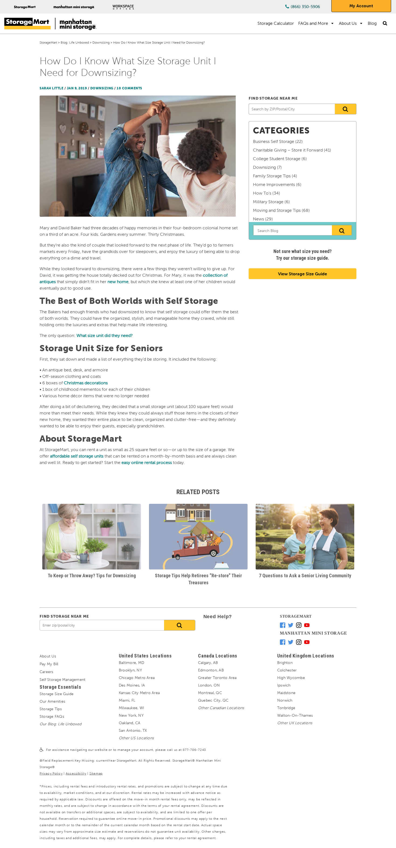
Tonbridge (286, 708)
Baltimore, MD (131, 663)
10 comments (129, 88)
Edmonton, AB (211, 670)
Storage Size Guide (57, 694)
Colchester (287, 670)
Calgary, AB (208, 663)
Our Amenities (52, 701)
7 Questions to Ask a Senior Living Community (305, 575)
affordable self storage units (76, 456)
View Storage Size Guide (302, 274)
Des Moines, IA (132, 685)
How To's (262, 193)
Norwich (285, 700)
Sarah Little (51, 88)
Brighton (285, 663)
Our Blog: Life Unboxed (60, 724)
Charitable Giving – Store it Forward (288, 150)
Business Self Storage (273, 141)
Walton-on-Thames (295, 715)
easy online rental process (146, 462)
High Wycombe (291, 678)
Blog (372, 23)
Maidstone (286, 693)
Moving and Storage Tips (277, 210)
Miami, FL (127, 700)
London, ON (209, 685)
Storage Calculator (276, 23)
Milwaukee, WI (131, 708)
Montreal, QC (210, 693)
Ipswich (284, 685)
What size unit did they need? (105, 335)
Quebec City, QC (213, 700)
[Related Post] (91, 536)
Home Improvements (274, 184)
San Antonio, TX (133, 731)
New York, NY (131, 715)
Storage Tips (51, 709)
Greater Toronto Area (217, 678)
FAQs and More (313, 23)
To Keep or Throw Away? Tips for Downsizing (92, 575)
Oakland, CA (130, 723)
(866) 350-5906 (305, 7)
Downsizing (101, 88)
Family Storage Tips (272, 176)
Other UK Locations (294, 723)
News (258, 219)
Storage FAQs (52, 717)
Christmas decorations (86, 383)
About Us (348, 23)
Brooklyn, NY (130, 670)
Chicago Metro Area (137, 678)
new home (117, 281)
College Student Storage (276, 158)
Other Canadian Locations (221, 708)
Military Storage (268, 201)
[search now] (179, 625)
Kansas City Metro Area (139, 693)
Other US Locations (136, 738)
